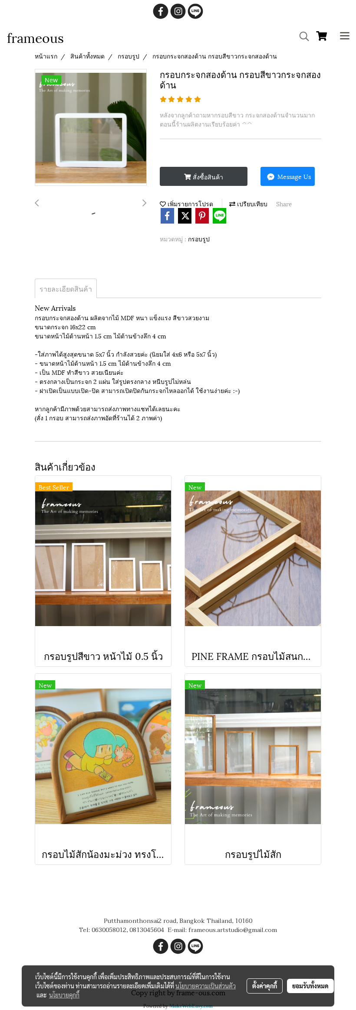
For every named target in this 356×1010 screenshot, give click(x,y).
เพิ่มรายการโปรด (189, 203)
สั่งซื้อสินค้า (207, 176)
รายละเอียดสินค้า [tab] (66, 288)
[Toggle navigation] (344, 36)
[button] (301, 37)
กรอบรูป (199, 238)
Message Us (293, 176)
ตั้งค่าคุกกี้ (264, 986)
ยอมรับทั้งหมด (310, 986)
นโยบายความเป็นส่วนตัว (205, 986)
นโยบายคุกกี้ (64, 995)
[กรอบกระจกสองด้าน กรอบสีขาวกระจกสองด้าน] (90, 127)
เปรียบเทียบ (251, 203)
